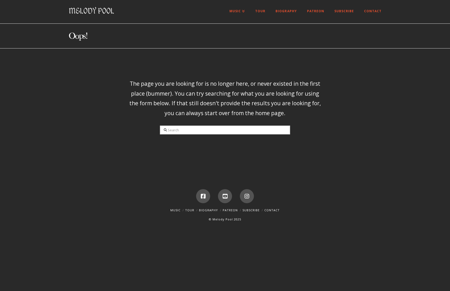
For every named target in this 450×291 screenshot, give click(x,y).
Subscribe (251, 210)
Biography (208, 210)
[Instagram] (247, 196)
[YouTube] (225, 196)
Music (175, 210)
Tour (189, 210)
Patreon (230, 210)
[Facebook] (203, 196)
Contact (272, 210)
